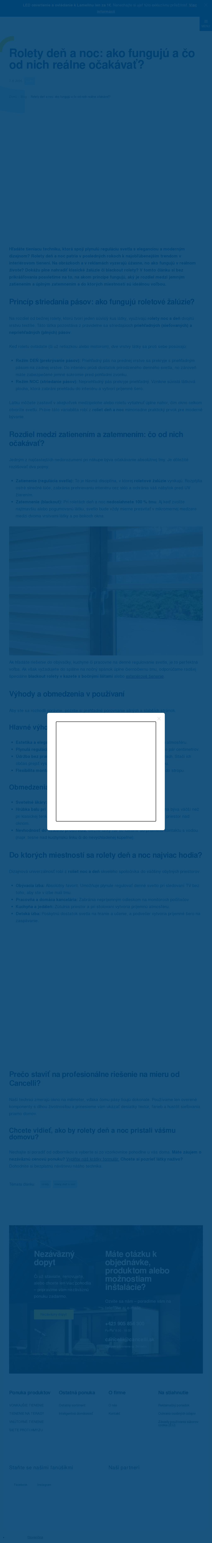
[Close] (159, 718)
